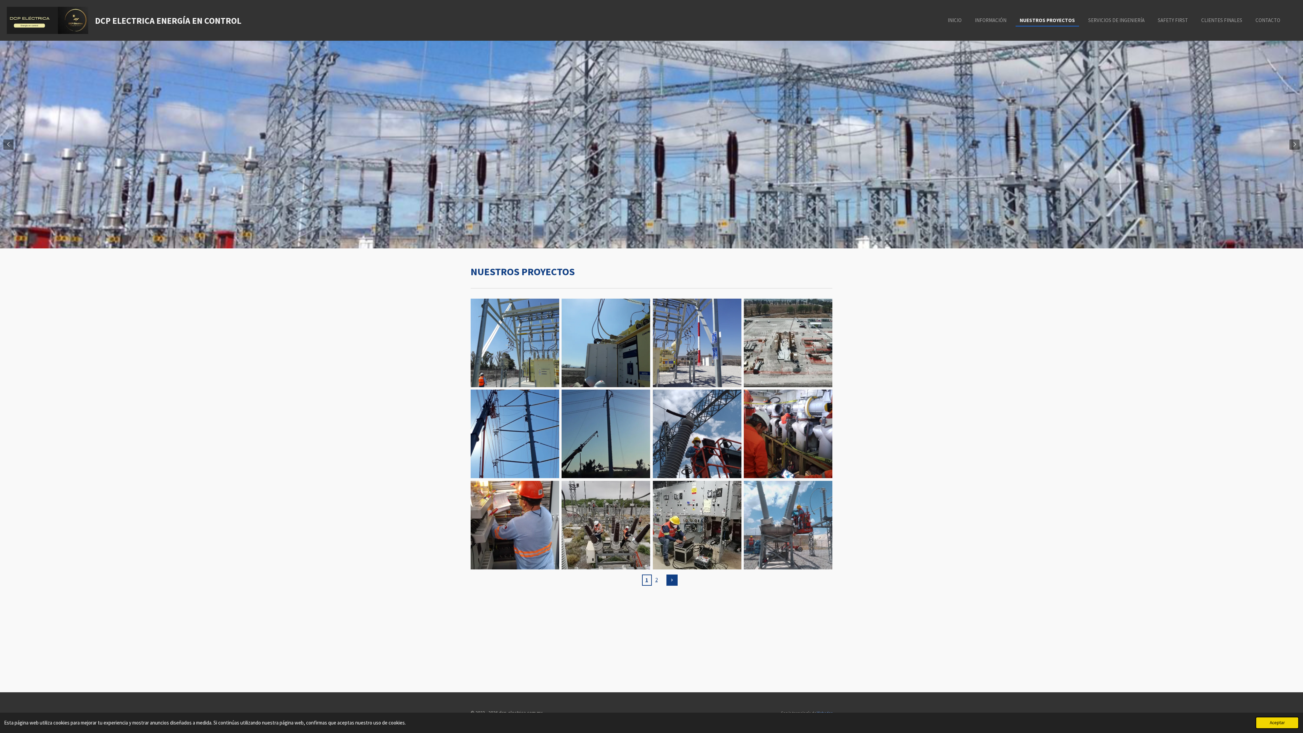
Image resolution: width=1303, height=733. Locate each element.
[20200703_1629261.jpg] (787, 434)
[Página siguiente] (672, 580)
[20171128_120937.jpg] (606, 342)
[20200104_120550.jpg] (514, 434)
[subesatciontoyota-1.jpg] (787, 342)
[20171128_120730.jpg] (697, 342)
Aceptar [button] (1277, 723)
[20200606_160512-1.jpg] (697, 434)
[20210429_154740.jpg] (514, 525)
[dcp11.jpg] (697, 525)
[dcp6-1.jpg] (787, 525)
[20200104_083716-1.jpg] (606, 434)
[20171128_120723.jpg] (514, 342)
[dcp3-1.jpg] (606, 525)
